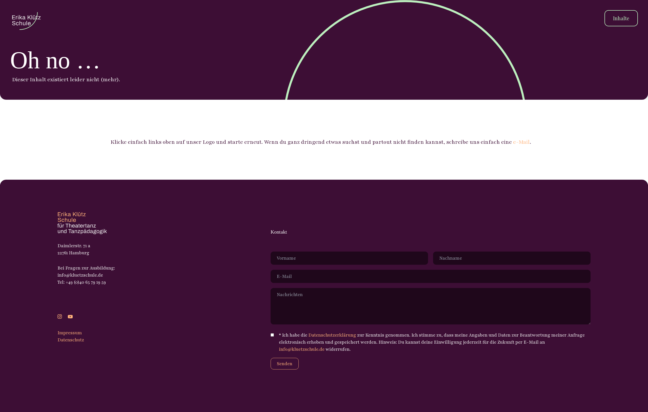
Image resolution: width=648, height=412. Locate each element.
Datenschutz (70, 340)
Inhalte (621, 18)
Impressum (69, 333)
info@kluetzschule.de (302, 349)
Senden (284, 364)
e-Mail (521, 142)
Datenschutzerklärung (332, 335)
